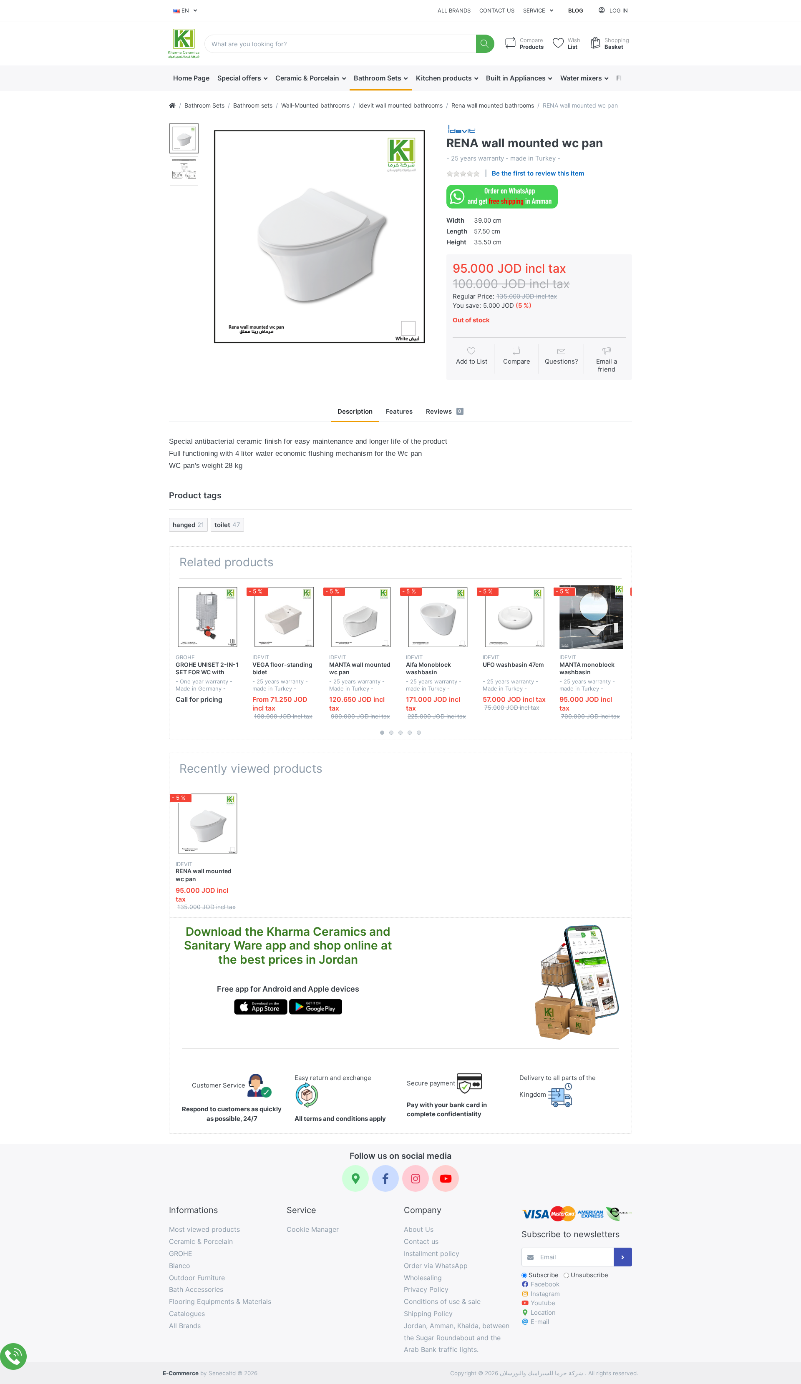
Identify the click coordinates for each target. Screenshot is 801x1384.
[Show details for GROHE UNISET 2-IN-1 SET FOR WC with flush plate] (207, 617)
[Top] (172, 105)
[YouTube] (445, 1178)
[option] (319, 236)
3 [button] (400, 733)
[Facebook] (385, 1178)
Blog (575, 10)
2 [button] (391, 733)
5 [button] (419, 733)
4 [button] (410, 733)
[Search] (485, 44)
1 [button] (382, 733)
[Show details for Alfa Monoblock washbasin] (438, 617)
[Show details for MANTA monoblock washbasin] (591, 617)
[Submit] (623, 1257)
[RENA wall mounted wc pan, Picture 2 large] (184, 171)
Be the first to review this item (538, 173)
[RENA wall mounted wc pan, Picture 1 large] (184, 138)
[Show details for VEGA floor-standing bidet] (284, 617)
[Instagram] (415, 1178)
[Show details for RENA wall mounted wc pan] (207, 823)
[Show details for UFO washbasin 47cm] (515, 617)
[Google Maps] (355, 1178)
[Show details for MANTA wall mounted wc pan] (361, 617)
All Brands (454, 10)
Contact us (496, 10)
